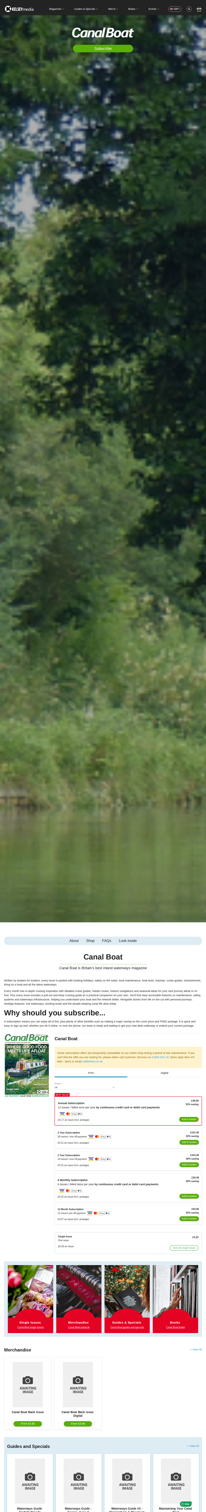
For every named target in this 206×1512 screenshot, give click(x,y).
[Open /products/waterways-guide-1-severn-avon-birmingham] (78, 1481)
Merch (111, 9)
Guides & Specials (84, 9)
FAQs (106, 941)
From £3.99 (78, 1423)
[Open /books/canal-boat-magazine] (175, 1299)
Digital (164, 1072)
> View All (196, 1349)
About (74, 941)
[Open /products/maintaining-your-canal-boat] (176, 1481)
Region (58, 1083)
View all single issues (184, 1248)
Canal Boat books (175, 1327)
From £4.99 (28, 1423)
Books (131, 9)
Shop (90, 941)
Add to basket (189, 1119)
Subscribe (103, 48)
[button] (63, 9)
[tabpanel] (103, 991)
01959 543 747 (161, 1057)
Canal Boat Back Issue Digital (78, 1413)
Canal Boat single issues (30, 1327)
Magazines (55, 9)
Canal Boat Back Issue (28, 1412)
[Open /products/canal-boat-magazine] (78, 1295)
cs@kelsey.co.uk (92, 1061)
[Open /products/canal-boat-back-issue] (28, 1384)
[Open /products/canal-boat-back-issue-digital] (78, 1384)
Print (91, 1072)
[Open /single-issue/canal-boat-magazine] (30, 1299)
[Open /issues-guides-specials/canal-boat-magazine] (127, 1299)
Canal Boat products (79, 1327)
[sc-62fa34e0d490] (19, 9)
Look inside (128, 941)
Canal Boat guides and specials (127, 1327)
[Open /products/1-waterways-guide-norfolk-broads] (30, 1481)
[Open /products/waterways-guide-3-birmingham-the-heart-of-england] (127, 1481)
